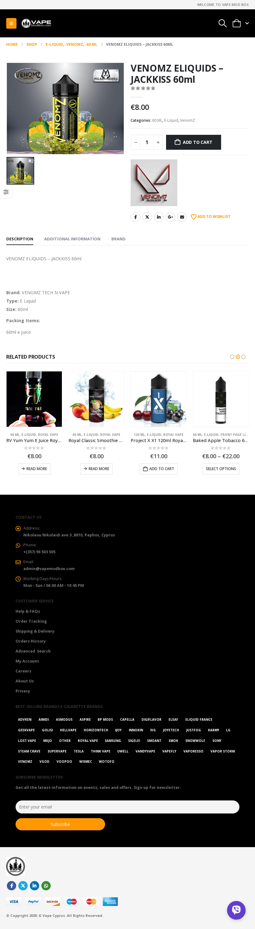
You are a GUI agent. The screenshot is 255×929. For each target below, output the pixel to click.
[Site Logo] (36, 23)
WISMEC (85, 761)
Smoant (154, 740)
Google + (170, 217)
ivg (153, 730)
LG (228, 730)
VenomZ (187, 120)
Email (182, 217)
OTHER (65, 740)
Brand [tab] (118, 239)
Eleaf (173, 719)
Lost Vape (27, 740)
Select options (159, 468)
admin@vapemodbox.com (49, 568)
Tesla (79, 751)
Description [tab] (19, 239)
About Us (25, 681)
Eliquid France (198, 719)
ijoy (118, 730)
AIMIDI (44, 719)
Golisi (47, 730)
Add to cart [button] (99, 468)
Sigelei (134, 740)
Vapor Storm (223, 751)
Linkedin (34, 885)
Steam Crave (29, 751)
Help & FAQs (28, 611)
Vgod (44, 761)
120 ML (77, 434)
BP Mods (105, 719)
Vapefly (169, 751)
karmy (213, 730)
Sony (216, 740)
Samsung (113, 740)
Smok (173, 740)
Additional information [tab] (72, 239)
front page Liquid (175, 434)
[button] (11, 23)
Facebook (136, 217)
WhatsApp (46, 885)
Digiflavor (151, 719)
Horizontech (96, 730)
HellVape (68, 730)
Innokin (136, 730)
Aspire (85, 719)
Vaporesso (193, 751)
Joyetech (171, 730)
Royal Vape (48, 434)
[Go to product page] (34, 399)
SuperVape (57, 751)
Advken (24, 719)
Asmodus (64, 719)
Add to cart (197, 142)
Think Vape (100, 751)
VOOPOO (64, 761)
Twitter (147, 217)
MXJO (47, 740)
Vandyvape (145, 751)
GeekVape (26, 730)
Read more (36, 468)
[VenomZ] (154, 182)
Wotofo (106, 761)
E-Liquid (171, 120)
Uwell (122, 751)
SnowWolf (195, 740)
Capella (127, 719)
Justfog (193, 730)
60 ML (157, 120)
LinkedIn (159, 217)
